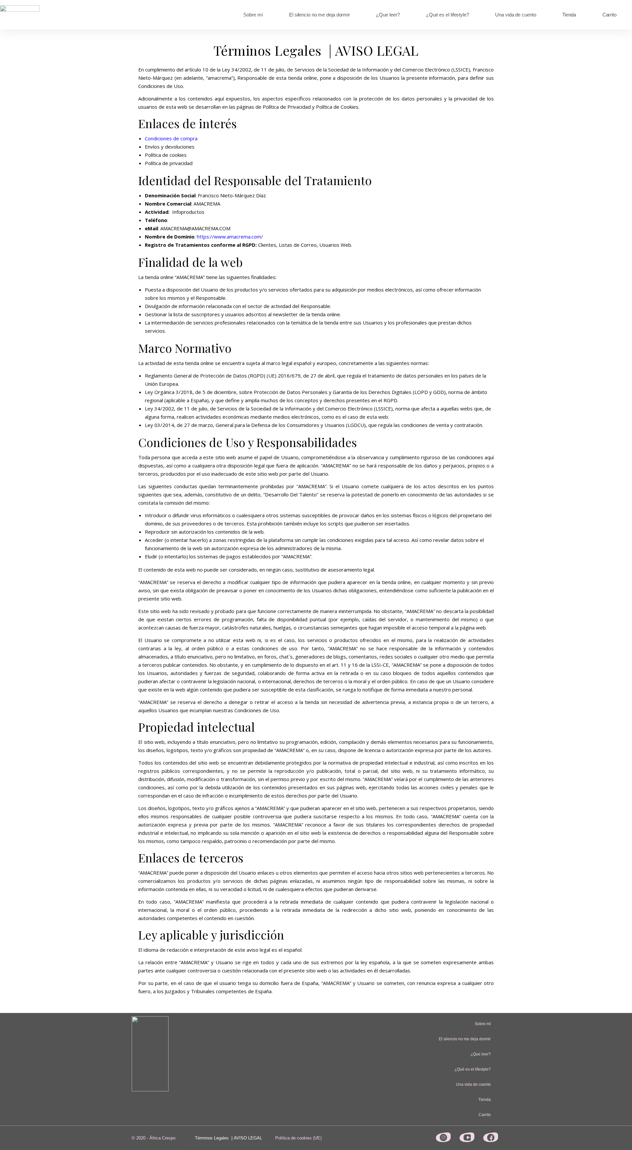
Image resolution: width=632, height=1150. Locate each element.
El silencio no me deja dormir (319, 14)
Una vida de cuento (515, 14)
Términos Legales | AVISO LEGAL (228, 1138)
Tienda (569, 14)
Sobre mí (253, 14)
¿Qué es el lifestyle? (447, 14)
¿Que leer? (388, 14)
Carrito (609, 14)
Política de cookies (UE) (298, 1138)
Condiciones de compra (171, 138)
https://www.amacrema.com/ (230, 236)
